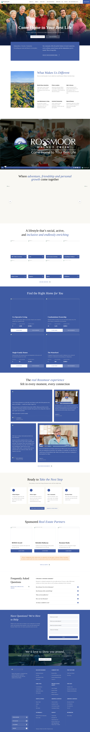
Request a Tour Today (45, 659)
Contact (66, 1)
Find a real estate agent (38, 36)
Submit (63, 637)
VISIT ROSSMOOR (35, 330)
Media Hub (58, 1)
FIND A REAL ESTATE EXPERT (37, 508)
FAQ (62, 1)
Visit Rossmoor (52, 36)
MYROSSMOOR (86, 1)
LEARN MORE (19, 330)
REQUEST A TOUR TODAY (52, 508)
